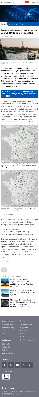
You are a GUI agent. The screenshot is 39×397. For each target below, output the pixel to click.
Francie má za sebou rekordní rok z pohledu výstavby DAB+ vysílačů (22, 292)
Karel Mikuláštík (20, 165)
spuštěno (31, 101)
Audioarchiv (6, 347)
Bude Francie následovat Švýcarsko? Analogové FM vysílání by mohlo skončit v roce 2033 (19, 94)
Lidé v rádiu (24, 331)
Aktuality (13, 24)
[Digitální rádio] (19, 13)
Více (22, 24)
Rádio (3, 24)
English (34, 391)
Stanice (4, 331)
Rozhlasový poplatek (28, 340)
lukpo (8, 262)
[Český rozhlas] (7, 2)
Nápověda (24, 328)
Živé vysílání (6, 344)
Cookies (4, 391)
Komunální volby (8, 328)
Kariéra (23, 334)
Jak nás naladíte (26, 325)
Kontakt (23, 337)
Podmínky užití (25, 391)
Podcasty (5, 350)
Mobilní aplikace (8, 353)
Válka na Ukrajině (8, 325)
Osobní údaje (13, 391)
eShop (4, 334)
